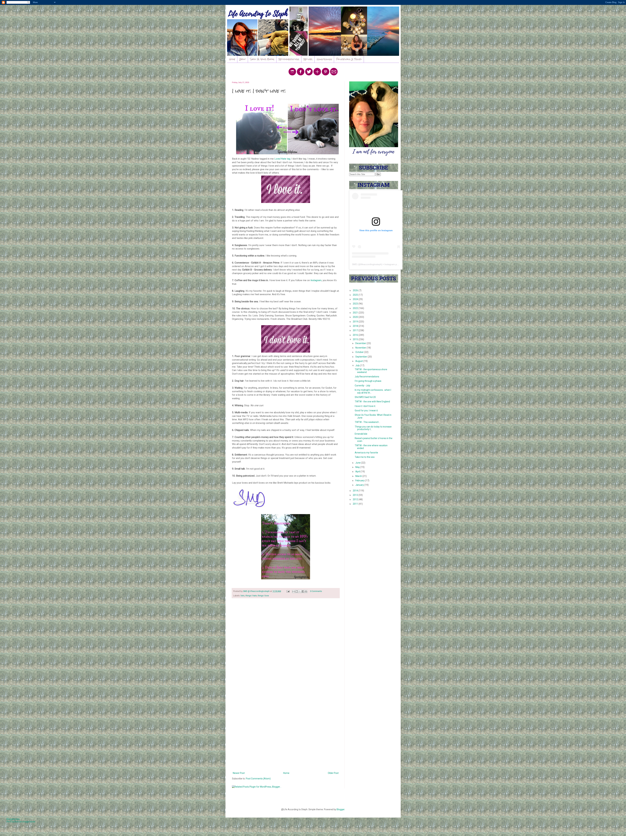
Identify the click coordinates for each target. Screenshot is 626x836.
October (359, 352)
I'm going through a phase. (368, 381)
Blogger (340, 809)
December (361, 343)
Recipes (308, 59)
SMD (354, 264)
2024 (355, 299)
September (361, 356)
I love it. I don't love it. (365, 406)
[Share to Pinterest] (306, 591)
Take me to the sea (364, 457)
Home (232, 59)
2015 (355, 339)
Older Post (333, 773)
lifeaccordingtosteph (371, 264)
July (357, 365)
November (361, 347)
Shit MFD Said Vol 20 (365, 397)
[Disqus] (285, 643)
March (358, 476)
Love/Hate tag (282, 158)
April (358, 471)
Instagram (316, 280)
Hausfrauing (324, 59)
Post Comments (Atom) (258, 778)
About (242, 59)
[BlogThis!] (296, 591)
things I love (263, 595)
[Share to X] (299, 591)
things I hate (251, 595)
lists (243, 595)
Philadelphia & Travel (349, 59)
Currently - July (362, 385)
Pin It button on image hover (21, 821)
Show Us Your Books (262, 59)
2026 (355, 290)
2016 (355, 335)
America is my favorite (366, 452)
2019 (355, 321)
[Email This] (293, 591)
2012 (355, 499)
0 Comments (316, 591)
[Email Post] (288, 591)
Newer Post (239, 773)
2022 (355, 308)
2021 (355, 312)
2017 (355, 330)
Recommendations (289, 59)
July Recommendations (367, 376)
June (358, 462)
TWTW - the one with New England (372, 401)
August (359, 361)
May (357, 467)
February (360, 480)
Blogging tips (13, 819)
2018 (355, 326)
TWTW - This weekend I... (367, 422)
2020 (355, 317)
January (359, 485)
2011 (355, 504)
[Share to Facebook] (303, 591)
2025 (355, 295)
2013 (355, 495)
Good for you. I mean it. (366, 410)
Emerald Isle (361, 434)
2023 (355, 303)
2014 (355, 490)
